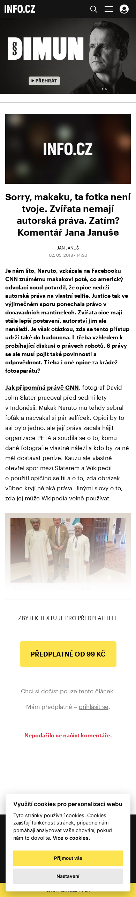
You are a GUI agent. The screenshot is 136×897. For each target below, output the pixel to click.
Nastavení (68, 876)
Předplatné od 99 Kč (68, 654)
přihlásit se (93, 706)
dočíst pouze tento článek (77, 690)
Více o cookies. (71, 838)
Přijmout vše (68, 858)
